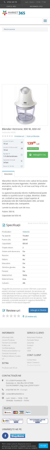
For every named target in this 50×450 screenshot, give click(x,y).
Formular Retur (33, 340)
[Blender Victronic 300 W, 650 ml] (25, 105)
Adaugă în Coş (38, 154)
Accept (43, 445)
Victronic (26, 232)
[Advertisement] (25, 58)
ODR (29, 350)
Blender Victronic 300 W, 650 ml (21, 129)
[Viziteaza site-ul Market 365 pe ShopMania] (17, 435)
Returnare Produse (34, 337)
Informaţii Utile (36, 6)
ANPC (29, 348)
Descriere (8, 174)
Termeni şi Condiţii (9, 342)
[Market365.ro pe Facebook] (5, 435)
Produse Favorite (34, 365)
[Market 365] (13, 13)
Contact (30, 345)
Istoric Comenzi (33, 362)
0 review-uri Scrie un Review (27, 136)
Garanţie (30, 342)
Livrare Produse (8, 340)
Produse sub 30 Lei (9, 368)
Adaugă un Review (38, 310)
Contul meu (11, 6)
